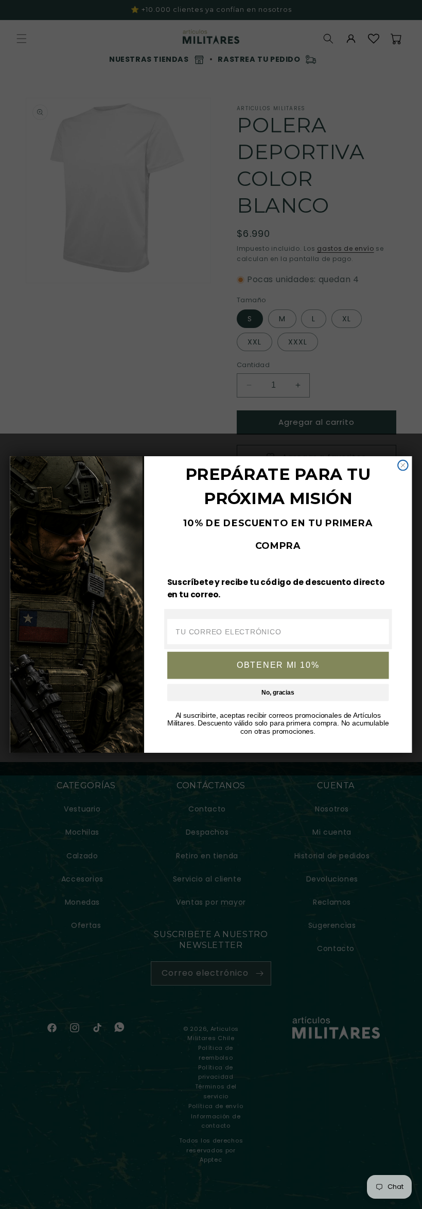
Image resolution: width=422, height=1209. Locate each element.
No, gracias (277, 692)
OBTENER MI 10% (278, 665)
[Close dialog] (403, 465)
